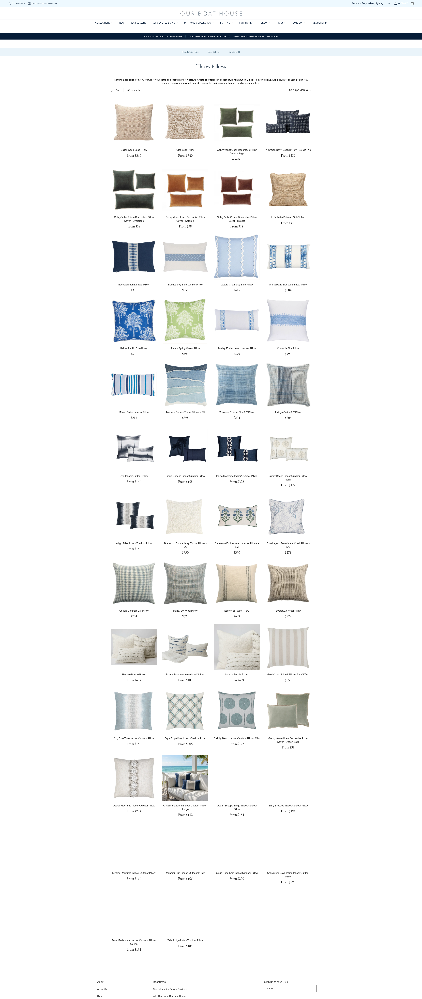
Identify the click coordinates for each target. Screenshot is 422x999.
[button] (179, 497)
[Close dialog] (272, 468)
